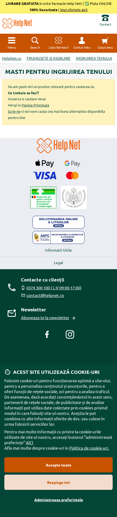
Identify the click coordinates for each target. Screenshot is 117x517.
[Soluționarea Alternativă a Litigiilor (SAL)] (58, 237)
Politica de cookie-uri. (89, 447)
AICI (29, 442)
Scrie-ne (14, 111)
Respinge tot (58, 482)
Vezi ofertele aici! (73, 9)
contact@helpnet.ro (45, 295)
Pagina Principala (35, 105)
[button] (82, 43)
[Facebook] (47, 334)
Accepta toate (58, 464)
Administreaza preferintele (58, 499)
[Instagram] (70, 334)
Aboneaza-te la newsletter (45, 317)
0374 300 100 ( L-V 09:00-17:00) (53, 287)
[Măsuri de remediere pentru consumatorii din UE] (58, 222)
